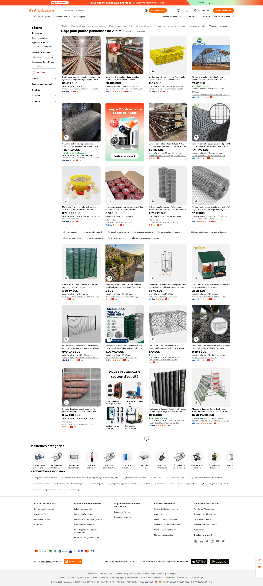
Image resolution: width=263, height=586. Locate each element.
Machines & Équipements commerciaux (88, 26)
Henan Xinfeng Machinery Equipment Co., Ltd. (168, 155)
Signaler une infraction (163, 535)
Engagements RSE (42, 519)
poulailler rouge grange (120, 232)
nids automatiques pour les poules (145, 238)
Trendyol (160, 573)
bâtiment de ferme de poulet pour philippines (208, 232)
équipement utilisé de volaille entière (207, 478)
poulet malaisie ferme (177, 478)
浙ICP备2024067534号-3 (201, 582)
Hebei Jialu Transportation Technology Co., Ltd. (124, 296)
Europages (171, 573)
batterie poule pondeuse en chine (48, 490)
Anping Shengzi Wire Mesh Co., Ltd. (164, 222)
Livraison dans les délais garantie (88, 519)
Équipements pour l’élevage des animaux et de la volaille (181, 26)
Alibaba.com (182, 561)
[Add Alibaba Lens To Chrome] (73, 561)
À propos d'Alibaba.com (44, 503)
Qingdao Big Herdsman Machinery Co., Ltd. (80, 89)
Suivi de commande (202, 519)
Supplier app (121, 561)
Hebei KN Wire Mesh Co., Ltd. (204, 357)
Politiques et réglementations (86, 537)
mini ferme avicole (42, 484)
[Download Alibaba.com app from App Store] (199, 561)
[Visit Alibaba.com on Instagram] (212, 541)
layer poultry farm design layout (215, 484)
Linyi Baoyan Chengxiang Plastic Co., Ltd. (166, 89)
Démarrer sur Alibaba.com (205, 514)
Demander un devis (122, 517)
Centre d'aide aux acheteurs (166, 509)
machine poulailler (188, 484)
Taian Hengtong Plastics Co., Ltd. (119, 222)
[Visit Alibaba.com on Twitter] (206, 541)
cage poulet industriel (94, 232)
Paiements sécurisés (83, 509)
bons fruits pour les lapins (136, 478)
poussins (157, 478)
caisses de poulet (97, 484)
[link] (259, 560)
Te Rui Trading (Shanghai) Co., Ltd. (163, 296)
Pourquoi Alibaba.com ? (44, 509)
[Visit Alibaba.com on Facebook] (196, 541)
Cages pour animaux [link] (218, 26)
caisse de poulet (72, 232)
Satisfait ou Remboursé (84, 514)
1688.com (103, 573)
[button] (146, 10)
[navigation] (44, 232)
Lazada (132, 573)
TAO (153, 573)
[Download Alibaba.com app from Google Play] (219, 561)
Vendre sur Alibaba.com (204, 509)
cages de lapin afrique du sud (172, 232)
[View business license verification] (156, 582)
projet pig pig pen (117, 238)
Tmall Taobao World (118, 573)
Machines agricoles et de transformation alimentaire (131, 26)
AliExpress (92, 573)
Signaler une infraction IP (165, 530)
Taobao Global (143, 573)
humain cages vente (73, 238)
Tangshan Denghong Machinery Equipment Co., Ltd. (81, 158)
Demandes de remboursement (167, 524)
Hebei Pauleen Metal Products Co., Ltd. (208, 155)
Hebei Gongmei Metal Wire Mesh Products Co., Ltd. (81, 357)
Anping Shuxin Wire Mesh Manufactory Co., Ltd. (211, 421)
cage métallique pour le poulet (124, 484)
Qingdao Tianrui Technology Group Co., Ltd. (123, 89)
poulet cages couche (145, 232)
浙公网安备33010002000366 (176, 582)
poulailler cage (74, 490)
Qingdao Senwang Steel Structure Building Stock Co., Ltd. (211, 94)
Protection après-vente (84, 524)
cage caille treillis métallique (46, 478)
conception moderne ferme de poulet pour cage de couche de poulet (91, 478)
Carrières (38, 524)
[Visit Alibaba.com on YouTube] (217, 541)
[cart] (187, 11)
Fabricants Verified (122, 512)
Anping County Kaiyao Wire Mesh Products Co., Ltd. (81, 296)
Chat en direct (160, 514)
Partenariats (199, 530)
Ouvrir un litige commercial (165, 519)
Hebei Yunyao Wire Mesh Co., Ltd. (163, 360)
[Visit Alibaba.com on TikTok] (223, 541)
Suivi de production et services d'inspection (87, 531)
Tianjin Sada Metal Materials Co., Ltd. (207, 219)
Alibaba (64, 26)
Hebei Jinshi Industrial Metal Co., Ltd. (121, 357)
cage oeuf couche (96, 238)
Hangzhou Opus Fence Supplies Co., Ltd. (209, 296)
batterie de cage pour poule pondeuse (158, 484)
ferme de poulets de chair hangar (70, 484)
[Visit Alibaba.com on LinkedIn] (201, 541)
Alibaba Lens (46, 561)
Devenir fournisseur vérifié (205, 524)
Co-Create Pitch (41, 514)
